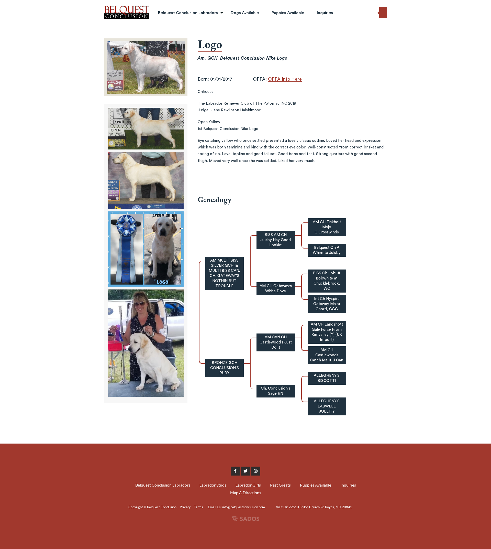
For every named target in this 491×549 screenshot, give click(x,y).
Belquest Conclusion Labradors (188, 13)
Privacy (185, 507)
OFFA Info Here (285, 79)
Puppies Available (288, 13)
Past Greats (169, 57)
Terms (198, 507)
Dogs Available (245, 13)
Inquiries (325, 13)
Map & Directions (245, 492)
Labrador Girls (171, 45)
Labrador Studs (173, 34)
